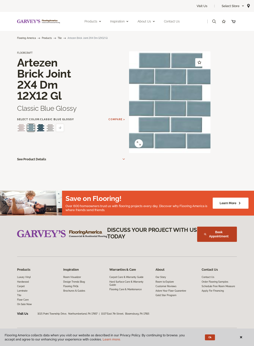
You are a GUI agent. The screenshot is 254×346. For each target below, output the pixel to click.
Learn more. (112, 339)
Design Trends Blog (74, 281)
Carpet (21, 286)
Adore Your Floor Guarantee (171, 290)
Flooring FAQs (70, 286)
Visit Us (202, 6)
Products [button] (90, 21)
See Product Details (31, 159)
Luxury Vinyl (24, 277)
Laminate (22, 290)
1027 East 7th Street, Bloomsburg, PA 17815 (125, 313)
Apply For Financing (213, 290)
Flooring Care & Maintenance (125, 289)
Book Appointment (218, 234)
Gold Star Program (166, 295)
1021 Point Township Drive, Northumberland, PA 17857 (67, 313)
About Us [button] (144, 21)
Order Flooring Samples (215, 281)
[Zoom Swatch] (139, 143)
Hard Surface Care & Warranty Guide (126, 283)
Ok (210, 337)
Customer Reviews (166, 286)
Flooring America (26, 38)
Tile (60, 38)
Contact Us (172, 21)
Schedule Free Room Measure (218, 286)
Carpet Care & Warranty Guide (126, 277)
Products (47, 38)
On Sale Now (24, 304)
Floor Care (23, 299)
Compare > (117, 119)
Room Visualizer (72, 277)
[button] (233, 6)
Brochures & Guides (74, 290)
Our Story (161, 277)
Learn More (228, 203)
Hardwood (23, 281)
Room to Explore (165, 281)
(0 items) (233, 21)
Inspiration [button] (117, 21)
